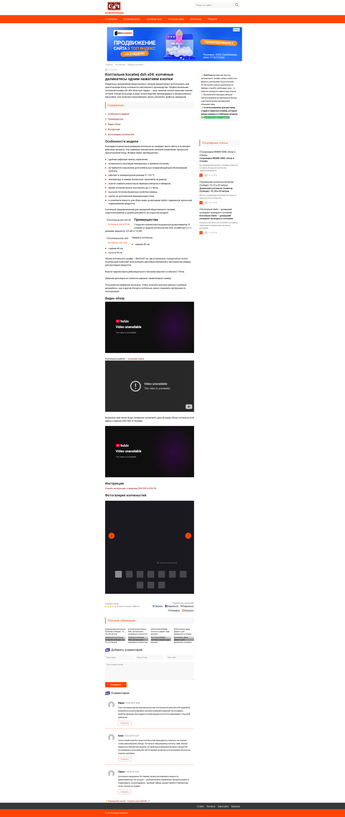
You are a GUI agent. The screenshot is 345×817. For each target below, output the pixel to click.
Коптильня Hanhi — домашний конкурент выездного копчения (216, 217)
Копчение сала (154, 19)
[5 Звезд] (115, 606)
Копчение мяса (176, 19)
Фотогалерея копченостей (119, 134)
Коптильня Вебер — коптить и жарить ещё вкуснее (160, 639)
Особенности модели (117, 114)
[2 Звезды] (108, 606)
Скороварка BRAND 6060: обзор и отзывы (216, 159)
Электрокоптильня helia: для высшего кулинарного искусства (137, 639)
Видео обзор (113, 124)
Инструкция (112, 129)
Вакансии (235, 806)
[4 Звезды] (113, 606)
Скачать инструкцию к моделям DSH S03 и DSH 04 (130, 488)
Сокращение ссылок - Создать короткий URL (127, 801)
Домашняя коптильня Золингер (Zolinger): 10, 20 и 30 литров (114, 639)
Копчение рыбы (132, 19)
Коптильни (195, 19)
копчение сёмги (136, 359)
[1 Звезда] (106, 606)
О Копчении (111, 19)
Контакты (211, 806)
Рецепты (212, 19)
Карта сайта (223, 806)
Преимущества (114, 119)
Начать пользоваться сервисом (217, 117)
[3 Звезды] (111, 606)
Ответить (124, 723)
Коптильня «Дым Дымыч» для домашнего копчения (182, 639)
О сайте (200, 806)
